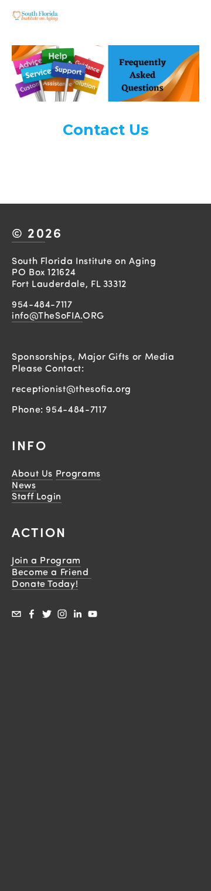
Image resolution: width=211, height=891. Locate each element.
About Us (32, 473)
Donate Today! (45, 583)
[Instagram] (62, 614)
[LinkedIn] (77, 614)
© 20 (28, 232)
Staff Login (37, 496)
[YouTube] (92, 614)
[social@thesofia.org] (16, 614)
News (24, 485)
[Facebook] (31, 614)
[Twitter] (47, 614)
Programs (78, 473)
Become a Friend (51, 572)
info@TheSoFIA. (47, 315)
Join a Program (46, 560)
